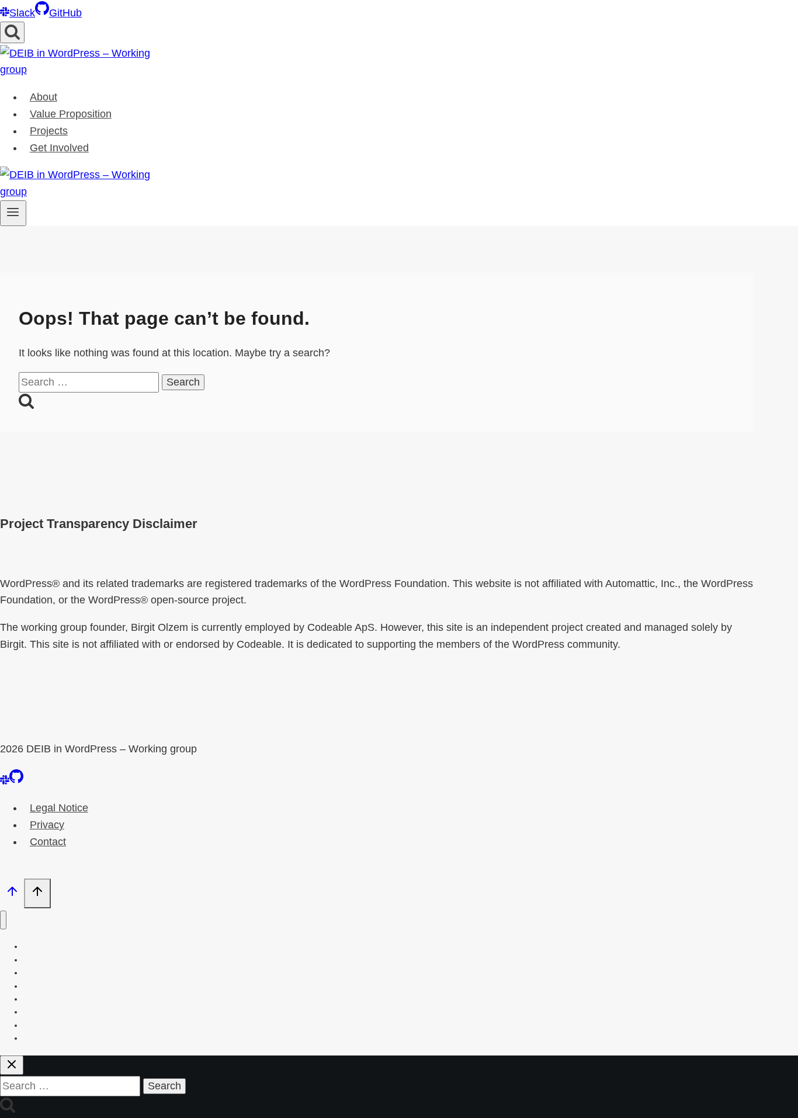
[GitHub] (16, 781)
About (43, 97)
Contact (48, 842)
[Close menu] (3, 920)
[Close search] (11, 1065)
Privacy (47, 825)
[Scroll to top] (12, 894)
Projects (49, 131)
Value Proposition (71, 114)
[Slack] (4, 781)
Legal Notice (59, 808)
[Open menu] (13, 213)
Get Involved (59, 148)
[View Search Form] (12, 32)
